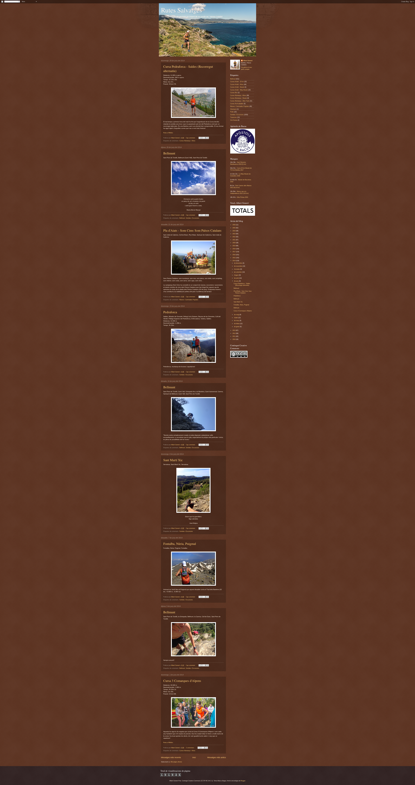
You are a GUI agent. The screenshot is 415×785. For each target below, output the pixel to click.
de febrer (237, 323)
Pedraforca (170, 312)
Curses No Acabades (236, 103)
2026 (234, 225)
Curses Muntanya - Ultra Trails (239, 101)
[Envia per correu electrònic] (200, 138)
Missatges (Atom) (176, 762)
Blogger (243, 781)
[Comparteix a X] (204, 138)
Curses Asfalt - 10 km (237, 81)
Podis (232, 112)
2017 (234, 251)
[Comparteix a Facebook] (206, 138)
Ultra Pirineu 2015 (242, 197)
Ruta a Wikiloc (168, 133)
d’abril (236, 317)
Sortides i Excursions (192, 218)
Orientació (233, 109)
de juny (236, 281)
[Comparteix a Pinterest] (208, 138)
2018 (234, 249)
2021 (234, 240)
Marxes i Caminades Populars (188, 300)
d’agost (236, 275)
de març (237, 320)
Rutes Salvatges (181, 10)
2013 (234, 330)
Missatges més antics (216, 757)
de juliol (236, 278)
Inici (194, 757)
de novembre (238, 266)
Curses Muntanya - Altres (187, 141)
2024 (234, 231)
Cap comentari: (191, 138)
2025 (234, 228)
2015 (234, 257)
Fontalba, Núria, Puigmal (179, 543)
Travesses (233, 117)
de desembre (238, 263)
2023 (234, 234)
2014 (234, 260)
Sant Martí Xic (173, 460)
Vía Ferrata (233, 120)
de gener (237, 326)
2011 (234, 336)
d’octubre (237, 269)
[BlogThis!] (202, 138)
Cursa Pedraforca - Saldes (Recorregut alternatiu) (242, 284)
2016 (234, 254)
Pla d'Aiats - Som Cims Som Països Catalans (192, 230)
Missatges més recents (171, 757)
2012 (234, 333)
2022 (234, 237)
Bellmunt (169, 153)
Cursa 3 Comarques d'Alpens (182, 680)
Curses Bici (233, 92)
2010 (234, 339)
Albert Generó (247, 60)
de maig (236, 314)
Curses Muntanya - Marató (238, 98)
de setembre (238, 272)
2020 (234, 242)
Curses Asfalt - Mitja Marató (239, 90)
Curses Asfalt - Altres (236, 84)
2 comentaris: (190, 748)
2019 (234, 246)
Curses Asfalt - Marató (237, 87)
